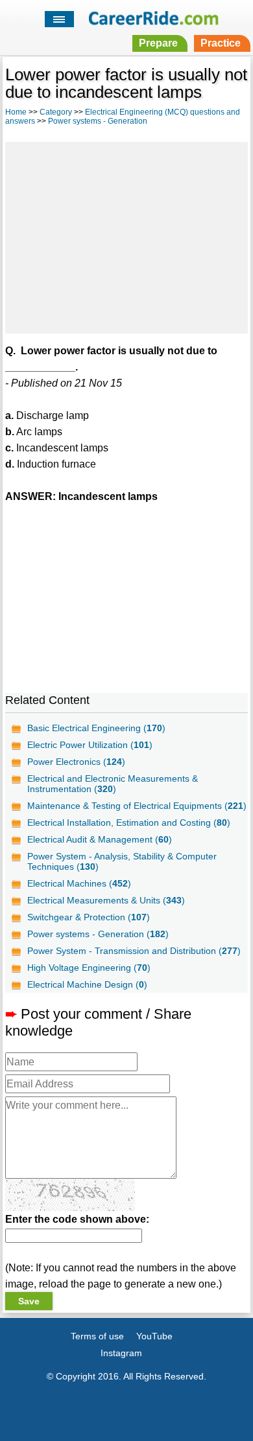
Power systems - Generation (97, 121)
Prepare (158, 43)
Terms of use (97, 1336)
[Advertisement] (126, 235)
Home (16, 112)
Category (56, 112)
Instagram (121, 1353)
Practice (220, 43)
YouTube (154, 1336)
